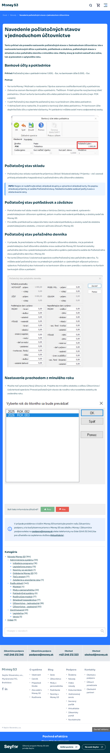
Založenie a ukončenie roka (26, 580)
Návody (13, 15)
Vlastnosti (36, 675)
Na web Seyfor (92, 747)
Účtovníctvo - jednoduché (26, 603)
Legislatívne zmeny (22, 566)
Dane (52, 675)
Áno (49, 509)
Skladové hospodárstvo (24, 600)
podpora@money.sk (42, 531)
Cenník (35, 679)
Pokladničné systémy (23, 593)
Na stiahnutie (74, 719)
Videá (10, 620)
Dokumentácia (74, 690)
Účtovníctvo (55, 679)
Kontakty (90, 669)
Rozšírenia (36, 697)
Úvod (5, 15)
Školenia (72, 675)
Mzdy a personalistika (23, 590)
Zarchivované (17, 610)
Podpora (71, 669)
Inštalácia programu (23, 563)
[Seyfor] (11, 747)
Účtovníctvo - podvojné (25, 606)
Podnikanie (55, 690)
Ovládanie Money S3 (23, 573)
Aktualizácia (56, 535)
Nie (63, 509)
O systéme (36, 669)
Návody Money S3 (16, 556)
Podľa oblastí (16, 583)
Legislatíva (18, 613)
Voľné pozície (66, 747)
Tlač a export (19, 576)
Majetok (17, 586)
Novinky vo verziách (23, 570)
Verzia (16, 616)
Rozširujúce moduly (22, 596)
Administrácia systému (21, 560)
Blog (50, 669)
